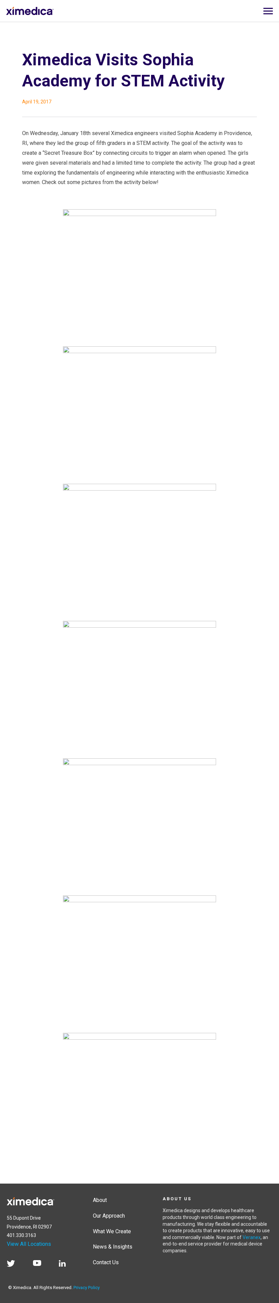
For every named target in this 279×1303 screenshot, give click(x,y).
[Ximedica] (30, 1200)
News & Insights (112, 1246)
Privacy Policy (86, 1287)
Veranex (252, 1237)
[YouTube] (40, 1264)
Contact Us (106, 1262)
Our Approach (109, 1216)
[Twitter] (14, 1264)
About (100, 1200)
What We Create (112, 1231)
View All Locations (29, 1244)
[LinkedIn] (65, 1264)
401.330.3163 (21, 1235)
